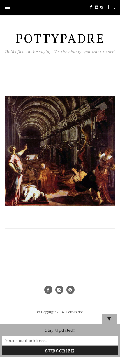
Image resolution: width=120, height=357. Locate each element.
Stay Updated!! (60, 330)
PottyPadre (74, 312)
